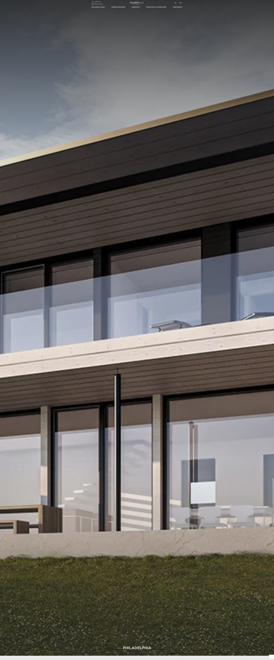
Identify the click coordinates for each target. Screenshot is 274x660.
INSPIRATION (136, 7)
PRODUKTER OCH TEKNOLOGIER (156, 7)
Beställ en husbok (98, 4)
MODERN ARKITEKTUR (118, 7)
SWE (180, 2)
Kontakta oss (97, 1)
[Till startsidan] (137, 3)
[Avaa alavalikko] (105, 7)
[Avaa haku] (175, 3)
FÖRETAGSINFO (177, 7)
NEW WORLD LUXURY (98, 7)
